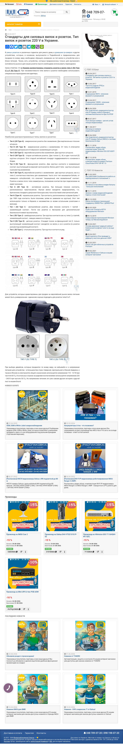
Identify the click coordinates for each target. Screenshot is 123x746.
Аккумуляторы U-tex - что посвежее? (79, 425)
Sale (20, 4)
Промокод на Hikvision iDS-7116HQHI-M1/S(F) (99, 535)
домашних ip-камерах (63, 52)
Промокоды (42, 4)
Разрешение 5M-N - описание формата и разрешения (97, 95)
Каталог (10, 4)
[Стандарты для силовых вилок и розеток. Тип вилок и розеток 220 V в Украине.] (100, 48)
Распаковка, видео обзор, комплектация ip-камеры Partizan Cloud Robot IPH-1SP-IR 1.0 (99, 161)
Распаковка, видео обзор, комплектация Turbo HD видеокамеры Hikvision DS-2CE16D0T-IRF (100, 150)
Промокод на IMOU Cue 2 (17, 534)
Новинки (29, 4)
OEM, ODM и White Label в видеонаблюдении (24, 425)
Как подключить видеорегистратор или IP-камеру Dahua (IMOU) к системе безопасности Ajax (101, 139)
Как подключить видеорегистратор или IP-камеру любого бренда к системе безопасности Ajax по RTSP (100, 112)
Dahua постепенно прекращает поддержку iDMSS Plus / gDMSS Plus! (100, 202)
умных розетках (13, 52)
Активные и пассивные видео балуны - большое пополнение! (100, 186)
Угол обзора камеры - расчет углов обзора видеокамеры (99, 121)
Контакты (77, 4)
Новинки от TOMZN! (72, 656)
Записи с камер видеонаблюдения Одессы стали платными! (99, 194)
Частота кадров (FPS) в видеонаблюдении (95, 86)
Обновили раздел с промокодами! (20, 656)
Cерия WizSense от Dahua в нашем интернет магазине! (99, 254)
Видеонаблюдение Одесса (24, 738)
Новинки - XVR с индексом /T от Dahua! (79, 709)
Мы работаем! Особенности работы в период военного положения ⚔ (100, 177)
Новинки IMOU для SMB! (16, 709)
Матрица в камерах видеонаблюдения (93, 130)
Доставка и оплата (56, 4)
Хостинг (7, 741)
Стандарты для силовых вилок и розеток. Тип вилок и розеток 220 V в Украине (100, 77)
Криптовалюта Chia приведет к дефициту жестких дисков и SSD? (99, 237)
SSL (50, 741)
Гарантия (68, 4)
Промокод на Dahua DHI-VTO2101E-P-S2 (61, 535)
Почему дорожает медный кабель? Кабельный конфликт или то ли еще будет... (100, 228)
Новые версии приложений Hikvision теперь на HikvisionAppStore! (100, 219)
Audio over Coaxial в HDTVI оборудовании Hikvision (96, 210)
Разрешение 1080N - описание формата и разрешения (97, 103)
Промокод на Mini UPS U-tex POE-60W (22, 592)
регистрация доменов (39, 741)
